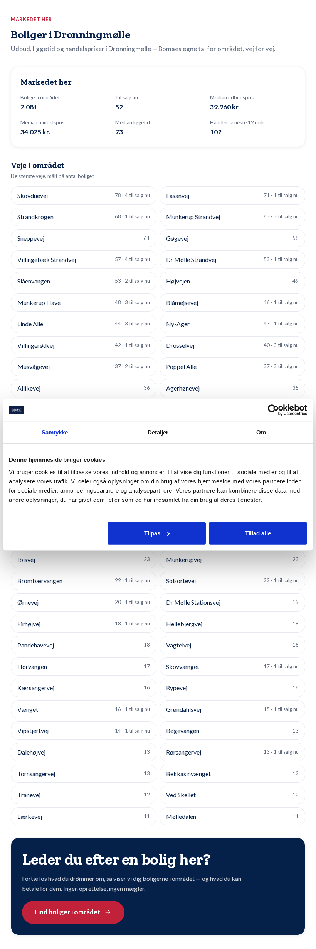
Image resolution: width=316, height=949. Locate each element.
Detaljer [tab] (158, 432)
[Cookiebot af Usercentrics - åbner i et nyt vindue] (273, 410)
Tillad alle (258, 533)
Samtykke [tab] (55, 432)
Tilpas (152, 533)
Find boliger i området (68, 912)
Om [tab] (261, 432)
